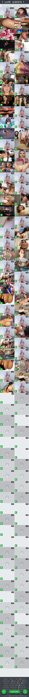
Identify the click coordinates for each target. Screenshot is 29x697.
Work (13, 695)
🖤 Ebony (11, 679)
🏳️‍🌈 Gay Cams (6, 687)
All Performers (21, 695)
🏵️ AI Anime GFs (21, 689)
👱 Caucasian (22, 679)
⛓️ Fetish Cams (7, 689)
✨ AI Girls (14, 689)
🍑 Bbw (18, 683)
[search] (25, 691)
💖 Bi (16, 685)
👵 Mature (14, 681)
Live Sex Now (14, 691)
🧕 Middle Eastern (6, 681)
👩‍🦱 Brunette (6, 683)
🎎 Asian (6, 679)
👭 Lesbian (11, 685)
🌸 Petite (23, 683)
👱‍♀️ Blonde (24, 681)
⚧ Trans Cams (13, 687)
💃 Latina (16, 679)
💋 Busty (6, 685)
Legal (25, 695)
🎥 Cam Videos (21, 691)
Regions (10, 695)
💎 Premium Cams (22, 687)
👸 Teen (19, 681)
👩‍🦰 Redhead (12, 683)
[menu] (3, 691)
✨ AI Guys (6, 691)
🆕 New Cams (22, 685)
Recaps (16, 695)
